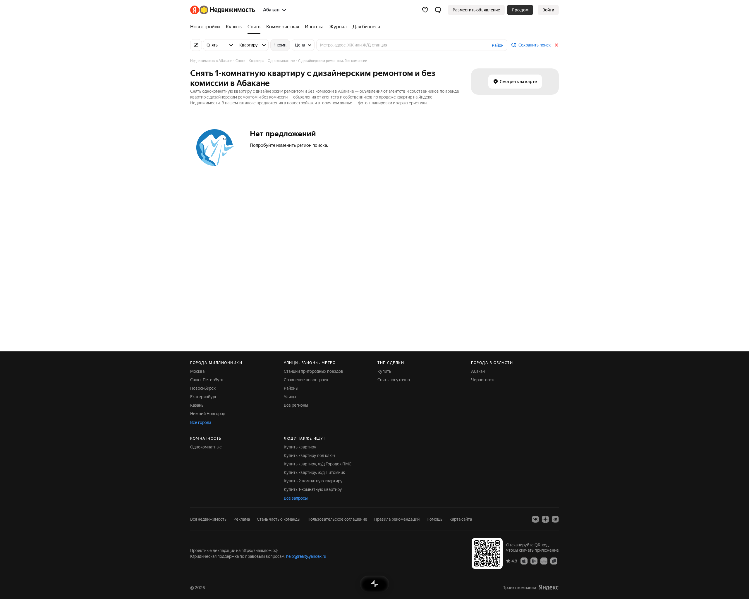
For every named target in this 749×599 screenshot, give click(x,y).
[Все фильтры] (196, 45)
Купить (384, 371)
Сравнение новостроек (306, 379)
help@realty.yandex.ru (306, 556)
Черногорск (482, 379)
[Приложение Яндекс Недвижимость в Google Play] (533, 560)
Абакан (478, 371)
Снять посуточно (393, 379)
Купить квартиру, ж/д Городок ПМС (317, 464)
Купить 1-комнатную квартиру (313, 489)
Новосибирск (203, 388)
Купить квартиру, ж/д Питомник (314, 472)
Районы (291, 388)
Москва (197, 371)
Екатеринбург (203, 396)
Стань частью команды (278, 519)
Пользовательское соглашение (337, 519)
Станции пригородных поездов (313, 371)
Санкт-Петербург (207, 379)
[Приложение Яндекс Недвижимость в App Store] (524, 560)
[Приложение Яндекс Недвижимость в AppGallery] (543, 560)
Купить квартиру (300, 447)
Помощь (434, 519)
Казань (196, 405)
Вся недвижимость (208, 519)
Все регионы (296, 405)
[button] (438, 10)
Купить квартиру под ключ (309, 455)
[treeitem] (206, 27)
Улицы (290, 396)
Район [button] (498, 45)
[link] (548, 10)
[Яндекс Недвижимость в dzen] (545, 519)
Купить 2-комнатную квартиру (313, 481)
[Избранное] (425, 10)
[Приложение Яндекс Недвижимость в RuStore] (553, 560)
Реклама (241, 519)
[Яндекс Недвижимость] (222, 10)
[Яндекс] (548, 587)
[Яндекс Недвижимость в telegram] (555, 519)
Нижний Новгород (207, 413)
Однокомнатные (206, 447)
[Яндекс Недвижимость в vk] (535, 519)
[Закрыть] (556, 45)
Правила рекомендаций (397, 519)
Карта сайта (460, 519)
